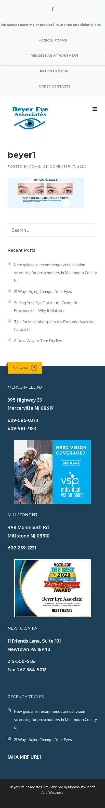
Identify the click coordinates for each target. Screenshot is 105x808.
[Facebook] (52, 9)
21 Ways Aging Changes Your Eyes (43, 291)
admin (35, 166)
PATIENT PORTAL (54, 71)
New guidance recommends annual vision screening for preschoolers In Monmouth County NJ (55, 272)
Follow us (20, 367)
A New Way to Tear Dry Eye (38, 340)
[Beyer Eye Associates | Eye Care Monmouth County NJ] (31, 117)
